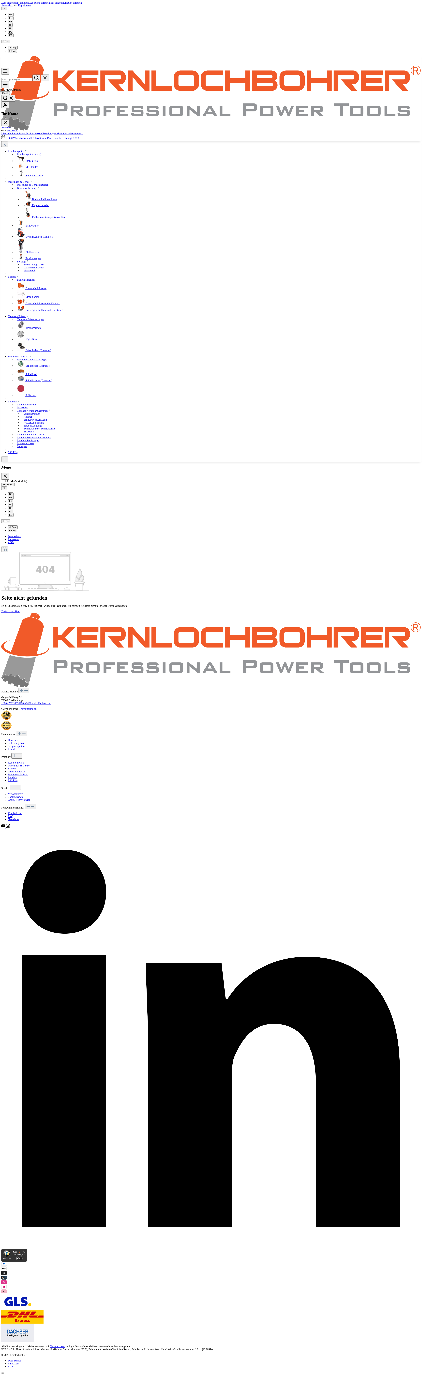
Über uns (12, 740)
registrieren (12, 130)
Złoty (12, 47)
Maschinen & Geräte (19, 765)
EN (10, 18)
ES (10, 35)
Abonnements (75, 133)
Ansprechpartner (16, 746)
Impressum (13, 539)
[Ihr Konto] (5, 105)
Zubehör (12, 777)
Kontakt (12, 749)
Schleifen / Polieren (18, 774)
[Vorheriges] (4, 144)
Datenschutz (14, 536)
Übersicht (6, 133)
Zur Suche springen (39, 2)
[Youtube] (3, 827)
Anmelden (7, 5)
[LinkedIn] (211, 1247)
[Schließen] (2, 1373)
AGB (11, 542)
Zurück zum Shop (10, 611)
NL (10, 28)
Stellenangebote (16, 743)
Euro (12, 51)
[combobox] (16, 79)
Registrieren (24, 5)
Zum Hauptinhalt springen (15, 2)
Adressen (37, 133)
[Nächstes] (4, 459)
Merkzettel (62, 133)
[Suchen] (36, 78)
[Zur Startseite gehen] (211, 129)
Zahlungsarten (15, 796)
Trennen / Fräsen (16, 771)
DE (10, 14)
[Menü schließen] (5, 122)
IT (10, 25)
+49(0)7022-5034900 (12, 703)
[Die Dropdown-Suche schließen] (45, 78)
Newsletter (13, 819)
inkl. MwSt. (11, 89)
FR (10, 21)
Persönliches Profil (22, 133)
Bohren (12, 768)
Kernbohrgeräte (16, 762)
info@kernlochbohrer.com (37, 703)
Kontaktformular (27, 708)
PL (10, 32)
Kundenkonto (15, 813)
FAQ (10, 816)
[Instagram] (8, 827)
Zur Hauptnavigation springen (66, 2)
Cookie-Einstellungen (19, 799)
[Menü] (5, 71)
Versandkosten (15, 794)
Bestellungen (49, 133)
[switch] (3, 481)
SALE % (12, 780)
